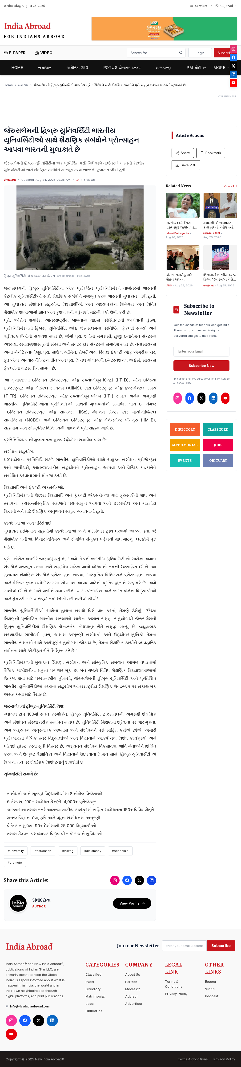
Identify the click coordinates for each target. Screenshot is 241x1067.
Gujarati (226, 6)
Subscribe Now (201, 366)
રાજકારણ (164, 67)
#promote (15, 862)
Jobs (218, 445)
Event (89, 982)
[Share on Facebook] (127, 880)
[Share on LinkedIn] (151, 880)
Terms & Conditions (193, 1059)
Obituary (218, 461)
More (219, 67)
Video (210, 989)
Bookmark (213, 153)
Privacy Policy (176, 994)
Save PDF (188, 165)
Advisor (131, 996)
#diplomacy (92, 851)
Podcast (211, 996)
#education (43, 851)
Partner (131, 982)
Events (185, 461)
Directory (185, 430)
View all (229, 186)
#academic (120, 851)
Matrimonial (185, 445)
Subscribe (225, 53)
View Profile (130, 903)
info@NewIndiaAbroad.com (29, 1006)
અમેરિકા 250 (77, 67)
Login (200, 53)
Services (201, 6)
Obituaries (93, 1011)
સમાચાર (44, 67)
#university (16, 851)
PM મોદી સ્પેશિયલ (202, 67)
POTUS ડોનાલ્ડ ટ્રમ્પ (122, 67)
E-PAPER (17, 52)
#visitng (67, 851)
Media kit (132, 989)
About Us (132, 974)
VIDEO (46, 52)
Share (185, 153)
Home (17, 67)
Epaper (211, 981)
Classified (218, 430)
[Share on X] (139, 880)
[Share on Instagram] (115, 880)
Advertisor (134, 1004)
